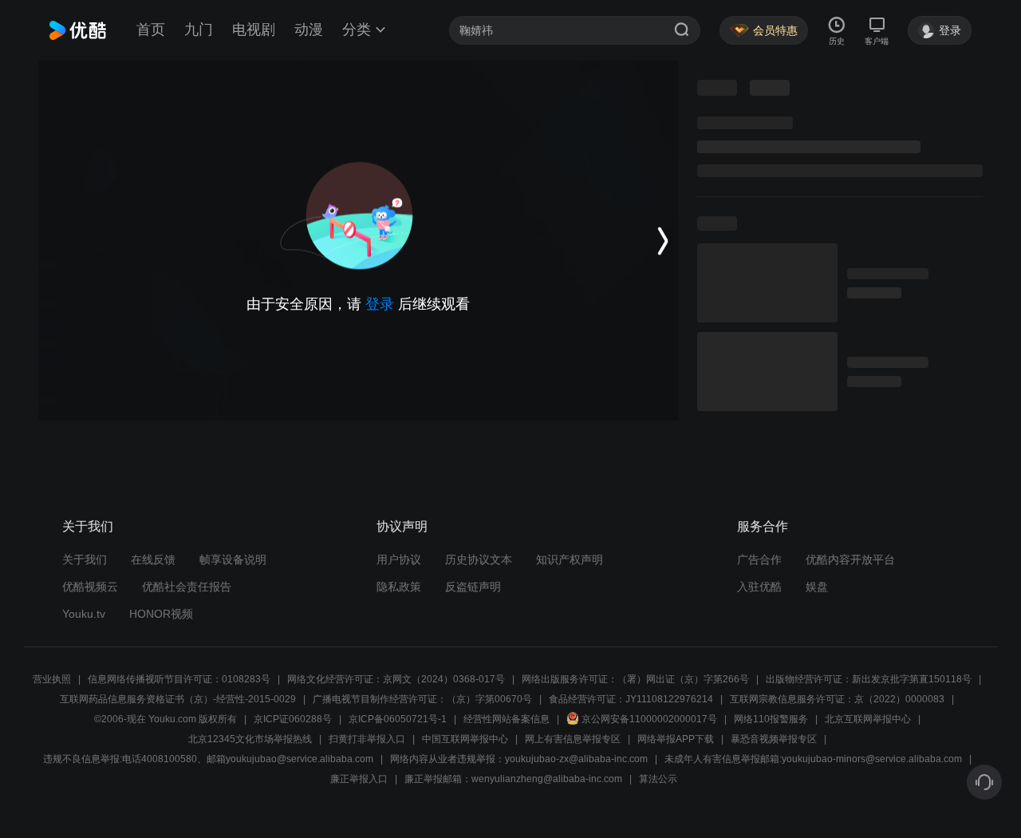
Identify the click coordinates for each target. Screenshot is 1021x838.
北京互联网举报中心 (868, 719)
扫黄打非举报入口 (367, 739)
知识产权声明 (569, 559)
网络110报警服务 (771, 719)
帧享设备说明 (232, 559)
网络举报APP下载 (675, 739)
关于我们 (84, 559)
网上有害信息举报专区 (573, 739)
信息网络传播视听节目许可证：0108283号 (179, 679)
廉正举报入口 (359, 779)
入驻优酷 (759, 586)
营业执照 (52, 679)
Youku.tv (83, 613)
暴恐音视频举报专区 (774, 739)
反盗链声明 (473, 586)
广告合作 (759, 559)
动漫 (308, 30)
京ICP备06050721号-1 (398, 719)
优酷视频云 (90, 586)
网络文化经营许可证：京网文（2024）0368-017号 (396, 679)
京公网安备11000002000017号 (649, 719)
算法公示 (658, 779)
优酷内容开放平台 (850, 559)
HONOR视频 (161, 613)
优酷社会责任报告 (186, 586)
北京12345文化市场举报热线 (250, 739)
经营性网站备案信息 (506, 719)
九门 (198, 30)
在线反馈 (153, 559)
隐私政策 (398, 586)
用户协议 (398, 559)
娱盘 (817, 586)
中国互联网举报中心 (465, 739)
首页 (150, 30)
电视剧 (253, 30)
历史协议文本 (478, 559)
